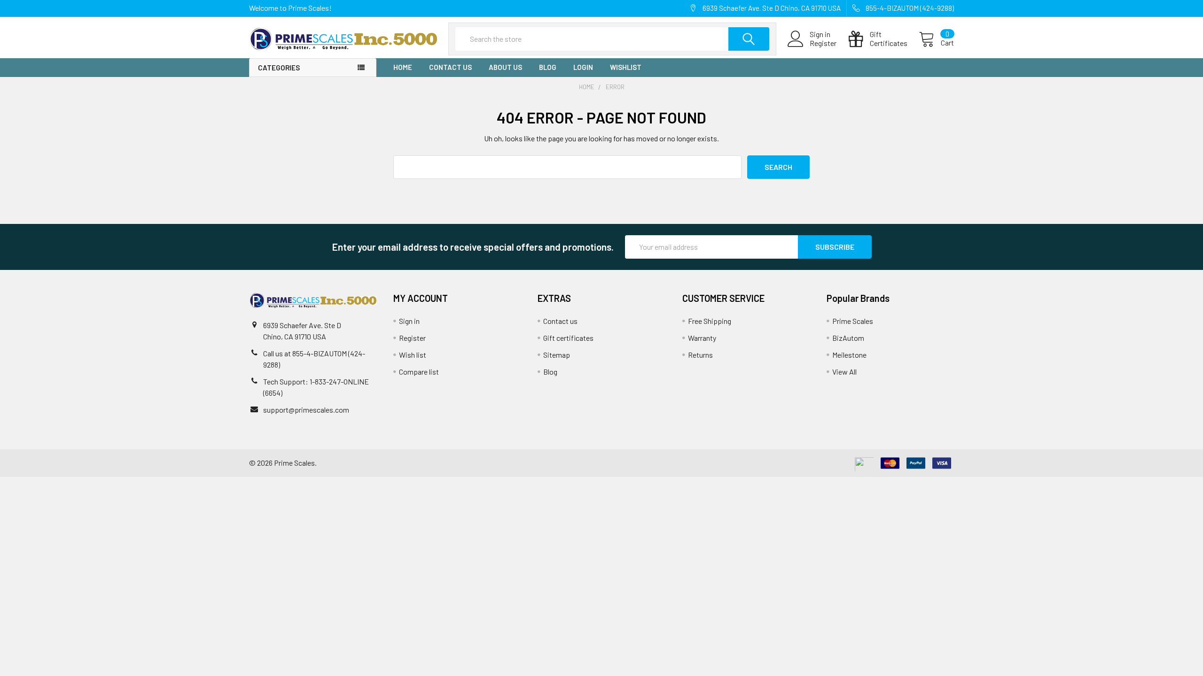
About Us (505, 67)
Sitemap (556, 354)
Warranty (702, 337)
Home (402, 67)
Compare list (419, 371)
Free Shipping (709, 320)
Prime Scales (852, 320)
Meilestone (849, 354)
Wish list (412, 354)
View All (844, 371)
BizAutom (848, 337)
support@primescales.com (306, 409)
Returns (700, 354)
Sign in (409, 320)
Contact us (450, 67)
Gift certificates (568, 337)
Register (823, 43)
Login (583, 67)
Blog (547, 67)
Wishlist (625, 67)
